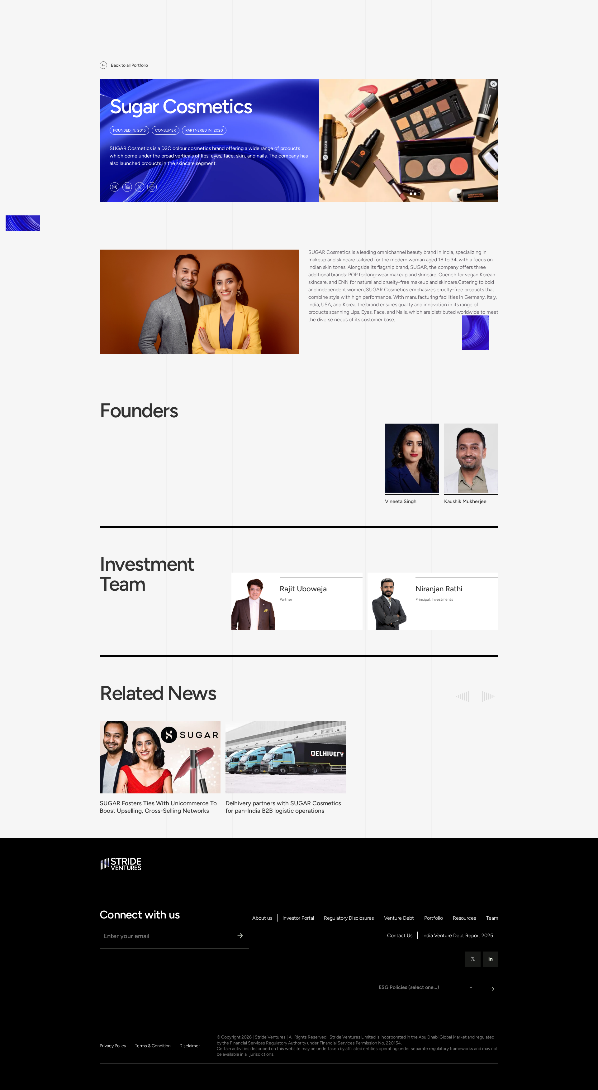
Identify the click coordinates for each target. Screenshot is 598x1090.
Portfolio (433, 918)
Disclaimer (189, 1046)
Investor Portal (298, 918)
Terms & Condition (153, 1046)
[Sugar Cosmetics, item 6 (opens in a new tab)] (152, 187)
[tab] (411, 193)
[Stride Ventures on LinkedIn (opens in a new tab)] (127, 187)
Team (492, 918)
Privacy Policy (113, 1046)
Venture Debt (399, 918)
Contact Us (399, 935)
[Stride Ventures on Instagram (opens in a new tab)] (115, 187)
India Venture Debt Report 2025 (457, 935)
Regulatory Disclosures (349, 918)
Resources (464, 918)
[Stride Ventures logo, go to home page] (120, 864)
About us (262, 918)
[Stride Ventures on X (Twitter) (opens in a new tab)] (140, 187)
